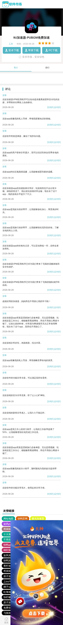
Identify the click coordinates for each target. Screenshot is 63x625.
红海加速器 (10, 592)
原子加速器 (10, 602)
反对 (56, 107)
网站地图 (8, 518)
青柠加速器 (10, 565)
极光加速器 (38, 518)
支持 (49, 107)
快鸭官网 (22, 518)
